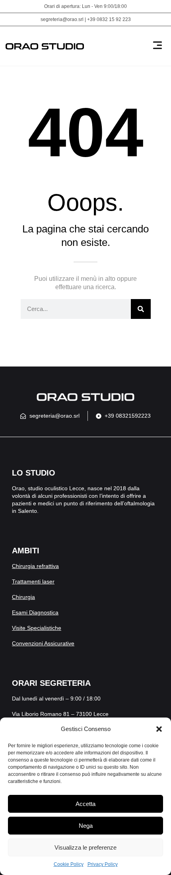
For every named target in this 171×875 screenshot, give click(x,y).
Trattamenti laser (33, 581)
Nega (86, 825)
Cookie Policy (69, 864)
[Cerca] (141, 309)
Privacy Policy (102, 864)
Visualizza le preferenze (85, 847)
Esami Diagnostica (35, 612)
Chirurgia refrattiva (35, 566)
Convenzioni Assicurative (43, 643)
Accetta (85, 803)
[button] (159, 729)
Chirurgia (23, 597)
